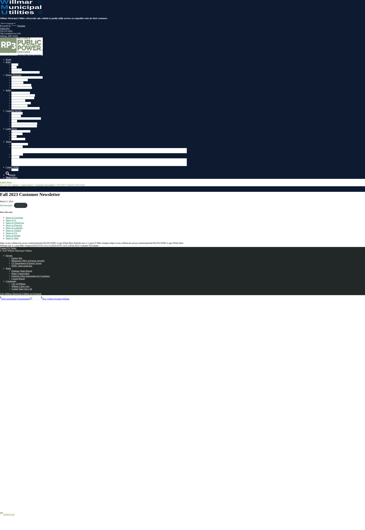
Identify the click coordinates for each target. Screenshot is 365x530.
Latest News (6, 182)
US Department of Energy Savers (26, 263)
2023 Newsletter (6, 205)
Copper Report (18, 278)
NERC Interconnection (21, 266)
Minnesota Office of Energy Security (28, 261)
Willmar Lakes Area (20, 286)
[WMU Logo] (21, 13)
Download (21, 205)
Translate (21, 26)
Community (11, 281)
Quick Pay (5, 28)
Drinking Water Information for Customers (30, 276)
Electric (9, 255)
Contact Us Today (8, 248)
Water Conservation (20, 273)
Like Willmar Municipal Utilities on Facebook (20, 294)
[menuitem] (96, 59)
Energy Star (16, 258)
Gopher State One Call (21, 289)
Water (8, 268)
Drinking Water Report (21, 271)
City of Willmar (18, 284)
